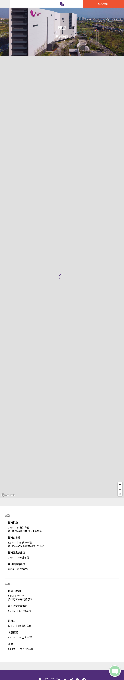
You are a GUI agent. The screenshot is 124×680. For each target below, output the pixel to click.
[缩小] (120, 489)
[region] (62, 277)
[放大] (120, 484)
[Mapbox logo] (8, 495)
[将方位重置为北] (120, 494)
